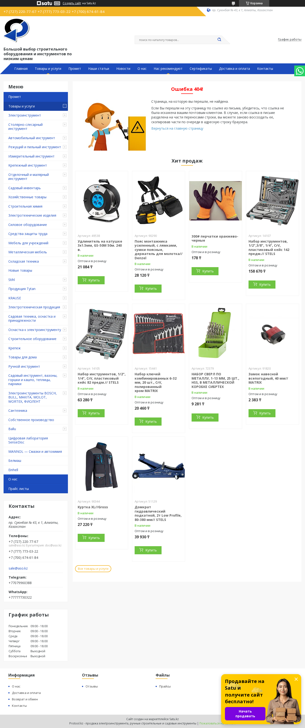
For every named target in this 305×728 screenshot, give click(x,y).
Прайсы (165, 686)
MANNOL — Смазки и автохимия (35, 451)
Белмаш (14, 460)
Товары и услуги (48, 68)
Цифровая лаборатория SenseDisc (28, 440)
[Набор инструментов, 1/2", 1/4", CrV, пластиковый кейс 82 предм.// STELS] (101, 333)
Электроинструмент (24, 115)
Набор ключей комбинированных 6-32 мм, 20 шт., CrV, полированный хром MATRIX (156, 382)
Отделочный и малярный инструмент (28, 176)
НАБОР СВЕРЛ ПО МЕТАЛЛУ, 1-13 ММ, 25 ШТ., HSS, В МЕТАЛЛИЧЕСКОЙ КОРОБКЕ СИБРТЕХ (215, 380)
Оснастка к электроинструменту (34, 329)
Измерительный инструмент (31, 156)
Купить (94, 280)
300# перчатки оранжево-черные (215, 238)
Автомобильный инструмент (31, 138)
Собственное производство (31, 419)
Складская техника (23, 261)
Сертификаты (201, 68)
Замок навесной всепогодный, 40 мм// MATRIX (268, 378)
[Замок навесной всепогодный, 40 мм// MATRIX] (272, 333)
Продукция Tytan (22, 288)
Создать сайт (72, 3)
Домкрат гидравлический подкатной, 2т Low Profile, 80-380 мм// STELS (158, 513)
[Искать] (219, 40)
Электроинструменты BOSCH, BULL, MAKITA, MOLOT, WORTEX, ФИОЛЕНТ (32, 397)
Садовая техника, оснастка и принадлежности (32, 318)
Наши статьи (98, 68)
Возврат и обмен (25, 699)
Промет (74, 68)
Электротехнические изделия (32, 215)
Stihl (11, 279)
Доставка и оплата (234, 68)
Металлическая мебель (27, 252)
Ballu (12, 429)
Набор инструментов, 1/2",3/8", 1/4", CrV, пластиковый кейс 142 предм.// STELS (269, 247)
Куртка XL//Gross (93, 507)
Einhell (13, 470)
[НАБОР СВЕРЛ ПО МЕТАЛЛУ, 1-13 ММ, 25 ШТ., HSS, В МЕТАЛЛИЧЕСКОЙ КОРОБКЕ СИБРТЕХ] (215, 333)
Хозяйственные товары (27, 197)
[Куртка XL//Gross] (101, 466)
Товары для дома (22, 357)
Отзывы (92, 686)
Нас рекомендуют (168, 68)
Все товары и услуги (93, 568)
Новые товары (20, 270)
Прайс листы (18, 488)
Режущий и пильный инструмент (34, 147)
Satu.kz (174, 719)
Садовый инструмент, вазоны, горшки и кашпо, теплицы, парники (32, 379)
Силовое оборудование (27, 224)
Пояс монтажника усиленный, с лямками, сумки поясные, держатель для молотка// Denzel (159, 249)
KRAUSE (14, 298)
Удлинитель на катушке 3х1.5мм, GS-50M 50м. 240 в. (100, 245)
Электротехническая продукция (34, 307)
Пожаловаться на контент (217, 723)
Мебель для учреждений (28, 243)
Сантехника (17, 410)
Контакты (265, 68)
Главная (21, 68)
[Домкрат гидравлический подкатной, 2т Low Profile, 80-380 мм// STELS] (158, 466)
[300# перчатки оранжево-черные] (215, 201)
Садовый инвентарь (24, 188)
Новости (123, 68)
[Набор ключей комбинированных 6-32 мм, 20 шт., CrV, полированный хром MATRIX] (158, 333)
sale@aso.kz (18, 568)
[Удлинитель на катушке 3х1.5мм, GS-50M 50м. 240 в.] (101, 201)
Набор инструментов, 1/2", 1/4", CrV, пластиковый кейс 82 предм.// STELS (102, 378)
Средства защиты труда (27, 233)
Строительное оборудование (32, 338)
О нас (142, 68)
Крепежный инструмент (27, 165)
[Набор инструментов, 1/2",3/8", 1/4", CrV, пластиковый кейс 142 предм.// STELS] (272, 201)
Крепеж (14, 348)
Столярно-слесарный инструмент (25, 126)
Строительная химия (25, 206)
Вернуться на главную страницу (177, 128)
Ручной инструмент (24, 366)
